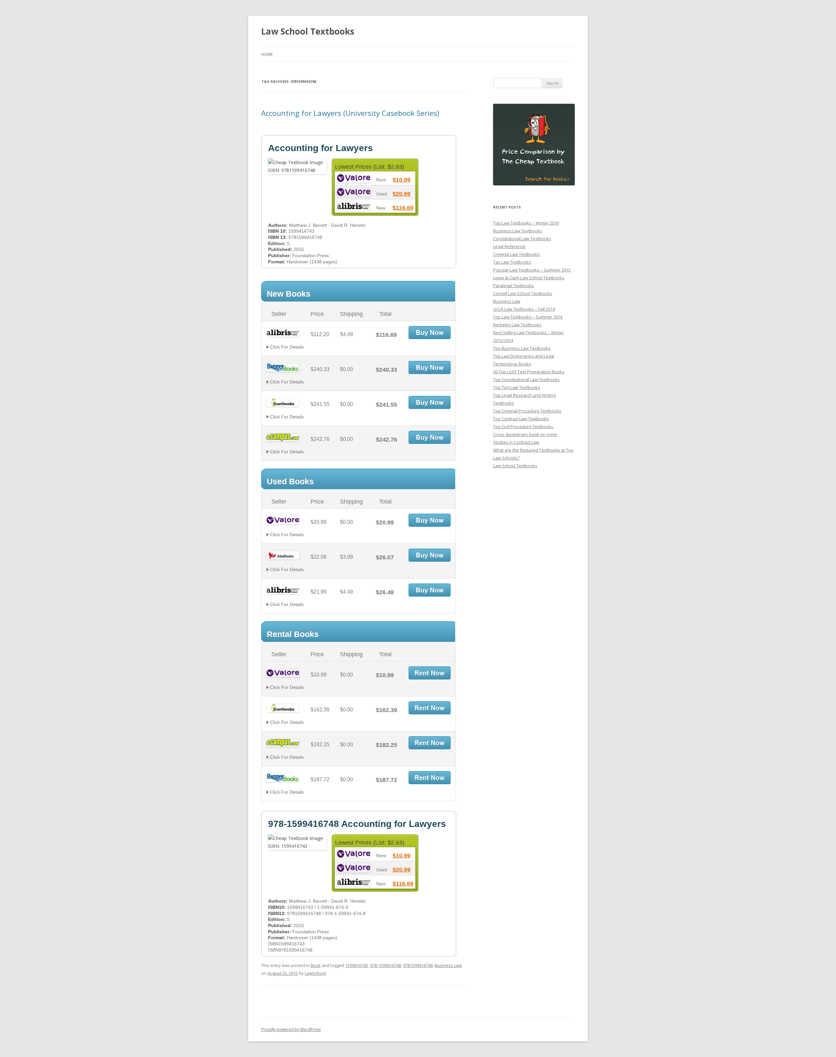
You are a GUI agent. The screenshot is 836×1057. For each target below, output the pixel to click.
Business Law (448, 965)
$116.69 (403, 208)
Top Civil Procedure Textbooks (523, 426)
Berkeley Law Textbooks (517, 325)
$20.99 (401, 194)
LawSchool (315, 973)
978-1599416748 (385, 965)
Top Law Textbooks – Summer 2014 (527, 317)
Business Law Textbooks (517, 231)
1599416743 (356, 965)
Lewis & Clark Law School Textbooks (528, 278)
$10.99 (401, 180)
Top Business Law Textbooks (522, 348)
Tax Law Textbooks (512, 262)
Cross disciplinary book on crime (525, 434)
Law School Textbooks (307, 31)
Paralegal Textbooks (513, 285)
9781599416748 (418, 965)
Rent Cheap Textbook (430, 672)
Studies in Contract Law (516, 442)
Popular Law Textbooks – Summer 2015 (532, 270)
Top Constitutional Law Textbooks (526, 379)
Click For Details (286, 347)
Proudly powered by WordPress (291, 1029)
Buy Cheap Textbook (430, 332)
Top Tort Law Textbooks (516, 387)
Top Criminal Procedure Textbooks (527, 411)
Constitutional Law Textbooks (522, 238)
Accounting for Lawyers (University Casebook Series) (350, 113)
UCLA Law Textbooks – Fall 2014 (524, 309)
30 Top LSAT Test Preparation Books (528, 372)
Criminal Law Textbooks (516, 254)
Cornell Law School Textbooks (522, 293)
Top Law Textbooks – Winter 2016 (526, 223)
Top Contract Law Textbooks (521, 419)
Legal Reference (509, 246)
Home (267, 54)
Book (316, 965)
